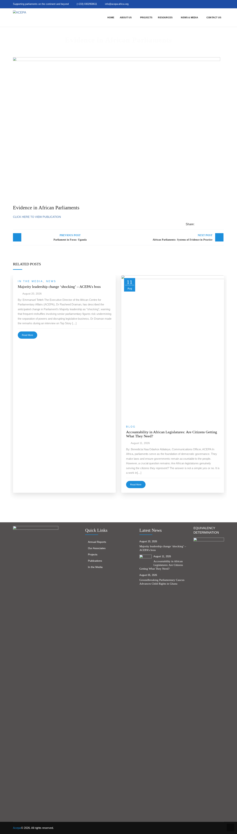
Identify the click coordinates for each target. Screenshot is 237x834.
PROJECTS (146, 17)
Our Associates (97, 548)
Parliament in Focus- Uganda (70, 237)
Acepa (17, 827)
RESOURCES (165, 17)
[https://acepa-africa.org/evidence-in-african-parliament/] (210, 224)
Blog (131, 426)
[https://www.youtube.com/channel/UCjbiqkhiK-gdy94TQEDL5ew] (217, 4)
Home (110, 17)
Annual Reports (97, 541)
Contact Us (213, 17)
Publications (95, 560)
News (51, 281)
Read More (27, 335)
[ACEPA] (19, 12)
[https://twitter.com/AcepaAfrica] (198, 4)
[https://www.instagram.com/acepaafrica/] (210, 4)
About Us (126, 17)
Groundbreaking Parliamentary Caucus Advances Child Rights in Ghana (161, 581)
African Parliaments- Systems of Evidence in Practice (182, 237)
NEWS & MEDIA (189, 17)
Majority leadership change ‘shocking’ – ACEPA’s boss (59, 287)
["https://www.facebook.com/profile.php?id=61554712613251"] (204, 4)
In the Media (30, 281)
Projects (92, 554)
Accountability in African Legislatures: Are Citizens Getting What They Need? (171, 434)
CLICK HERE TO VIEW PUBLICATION (37, 216)
